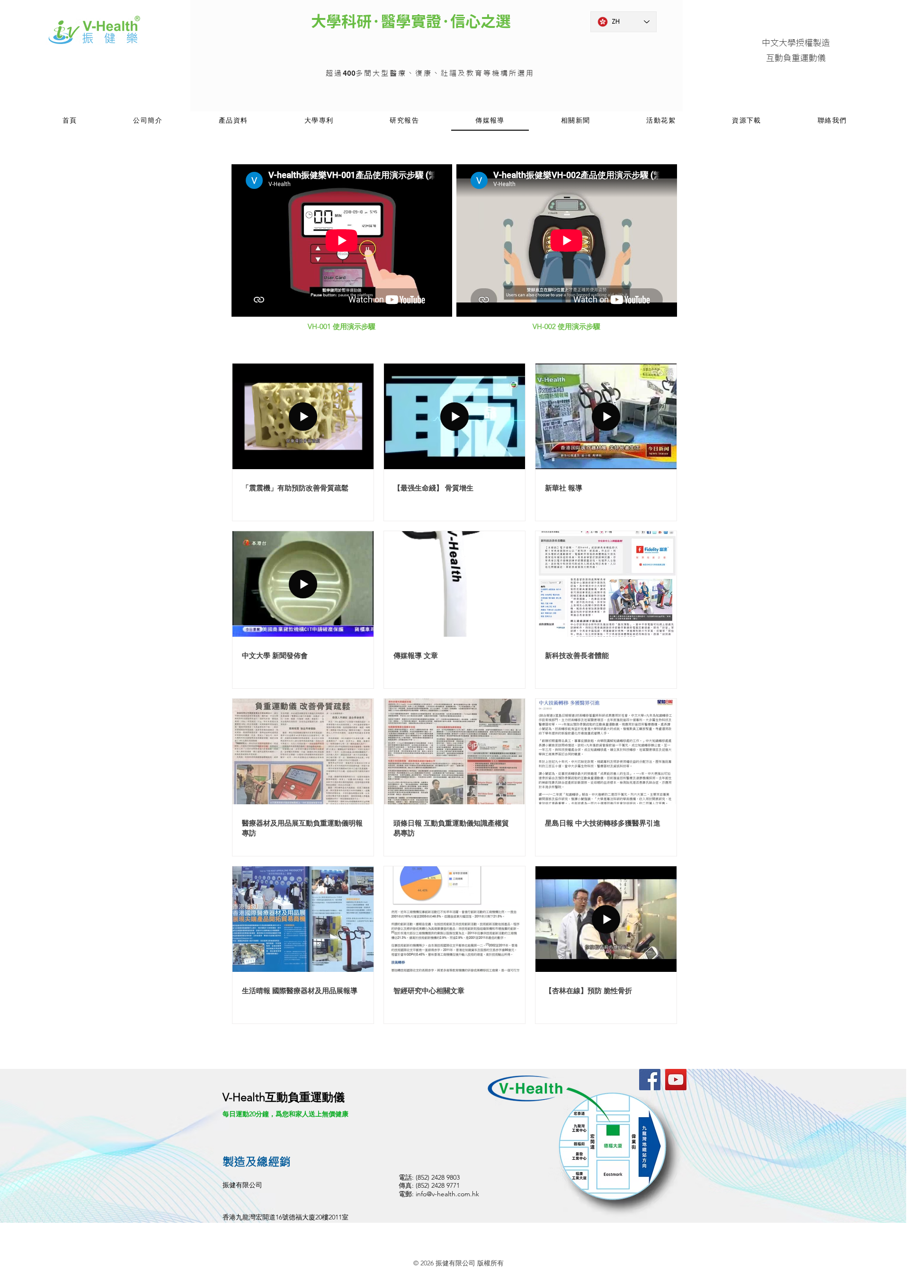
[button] (234, 121)
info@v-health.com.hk (447, 1194)
